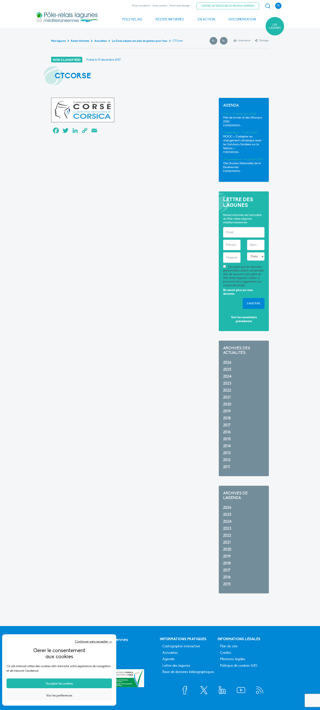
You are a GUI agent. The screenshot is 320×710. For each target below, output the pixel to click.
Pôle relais (132, 19)
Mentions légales (232, 659)
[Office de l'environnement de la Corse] (128, 678)
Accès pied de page (180, 5)
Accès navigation (141, 5)
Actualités (170, 653)
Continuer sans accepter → (93, 641)
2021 (227, 397)
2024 (227, 376)
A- (214, 41)
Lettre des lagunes (176, 666)
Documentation (242, 19)
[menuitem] (267, 6)
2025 (227, 369)
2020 (227, 404)
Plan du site (228, 646)
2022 (227, 390)
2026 (227, 362)
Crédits (225, 653)
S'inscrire (253, 303)
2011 (226, 467)
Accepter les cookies (59, 683)
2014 (227, 446)
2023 (227, 383)
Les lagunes (275, 26)
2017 (226, 425)
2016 (227, 432)
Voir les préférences (59, 695)
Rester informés (170, 19)
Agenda (168, 659)
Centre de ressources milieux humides (227, 5)
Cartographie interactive (181, 646)
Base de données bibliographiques (188, 672)
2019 (227, 411)
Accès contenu (159, 5)
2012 (227, 460)
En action (206, 19)
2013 (227, 453)
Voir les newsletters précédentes (244, 319)
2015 (227, 439)
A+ (224, 41)
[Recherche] (268, 6)
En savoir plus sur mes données (238, 292)
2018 (227, 418)
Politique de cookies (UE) (238, 666)
